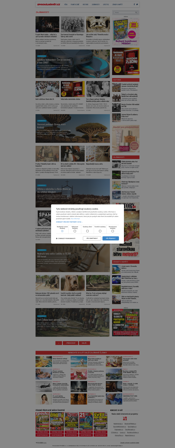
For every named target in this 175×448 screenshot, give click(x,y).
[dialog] (87, 224)
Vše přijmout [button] (110, 238)
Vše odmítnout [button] (92, 238)
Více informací (75, 219)
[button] (87, 222)
